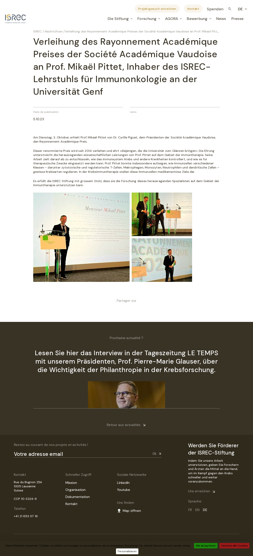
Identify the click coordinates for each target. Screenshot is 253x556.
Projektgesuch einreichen (157, 9)
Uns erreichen (199, 491)
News (221, 18)
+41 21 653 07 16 (26, 516)
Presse (237, 18)
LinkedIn (123, 482)
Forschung (146, 18)
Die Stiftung (118, 18)
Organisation (75, 489)
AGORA (171, 18)
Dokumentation (77, 497)
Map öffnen (132, 510)
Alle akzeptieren (206, 545)
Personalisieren (127, 551)
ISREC (37, 31)
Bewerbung (197, 18)
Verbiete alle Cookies (234, 545)
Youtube (123, 489)
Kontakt (193, 9)
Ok (154, 454)
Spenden (215, 9)
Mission (71, 482)
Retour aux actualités (123, 425)
